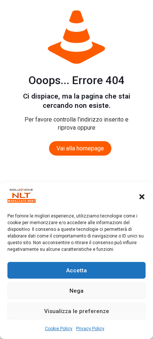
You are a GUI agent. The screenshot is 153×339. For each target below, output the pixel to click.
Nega (76, 291)
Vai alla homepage (80, 148)
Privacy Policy (90, 328)
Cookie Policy (58, 328)
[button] (142, 196)
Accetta (76, 270)
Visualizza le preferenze (76, 311)
